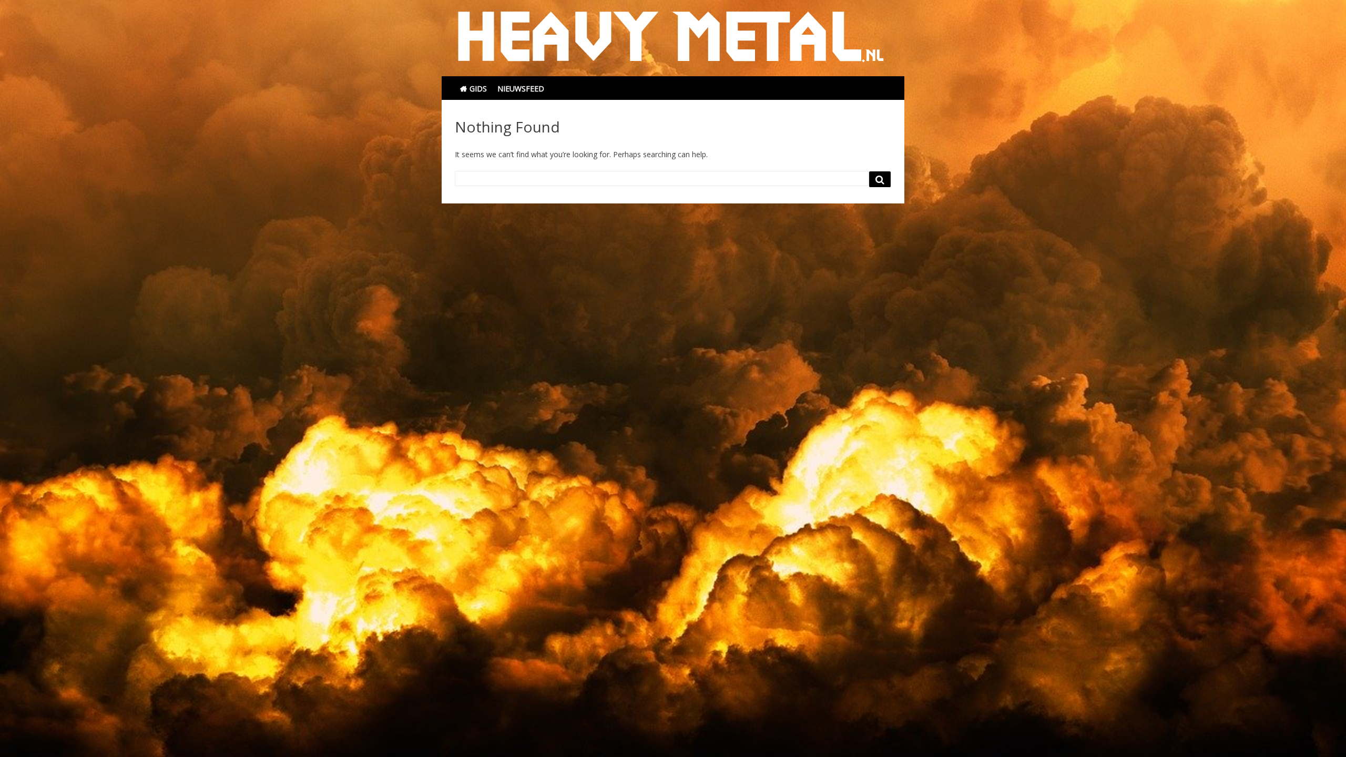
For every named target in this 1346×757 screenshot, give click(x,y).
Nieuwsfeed (520, 89)
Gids (478, 89)
